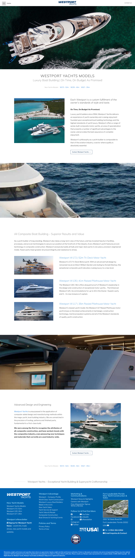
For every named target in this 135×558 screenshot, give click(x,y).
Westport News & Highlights (82, 499)
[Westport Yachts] (95, 447)
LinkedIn (85, 517)
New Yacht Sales (45, 507)
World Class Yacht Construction (51, 500)
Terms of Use (44, 529)
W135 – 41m (75, 87)
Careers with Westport (79, 502)
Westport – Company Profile (50, 497)
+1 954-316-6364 (115, 530)
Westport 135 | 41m (14, 511)
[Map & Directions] (108, 525)
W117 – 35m (85, 87)
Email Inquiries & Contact (116, 533)
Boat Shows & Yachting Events (51, 518)
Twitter (75, 525)
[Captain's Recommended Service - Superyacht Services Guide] (76, 543)
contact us (128, 3)
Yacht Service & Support (48, 510)
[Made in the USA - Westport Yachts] (89, 531)
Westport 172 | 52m (14, 509)
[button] (4, 3)
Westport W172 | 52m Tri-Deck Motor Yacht (82, 257)
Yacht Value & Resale (47, 512)
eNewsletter (87, 519)
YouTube (85, 514)
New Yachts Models (51, 87)
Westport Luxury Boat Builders (51, 502)
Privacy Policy (44, 526)
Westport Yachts (21, 411)
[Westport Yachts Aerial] (39, 142)
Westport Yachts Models (16, 506)
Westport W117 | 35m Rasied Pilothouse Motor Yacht (87, 303)
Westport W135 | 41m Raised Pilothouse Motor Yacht (87, 280)
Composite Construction (48, 515)
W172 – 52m (64, 87)
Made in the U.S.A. (46, 505)
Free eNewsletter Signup (80, 504)
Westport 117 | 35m (14, 514)
